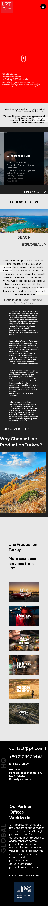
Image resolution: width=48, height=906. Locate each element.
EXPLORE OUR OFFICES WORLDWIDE (25, 876)
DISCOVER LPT (15, 429)
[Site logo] (7, 6)
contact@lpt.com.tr (28, 748)
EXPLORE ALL (32, 192)
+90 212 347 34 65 (26, 756)
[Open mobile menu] (43, 6)
